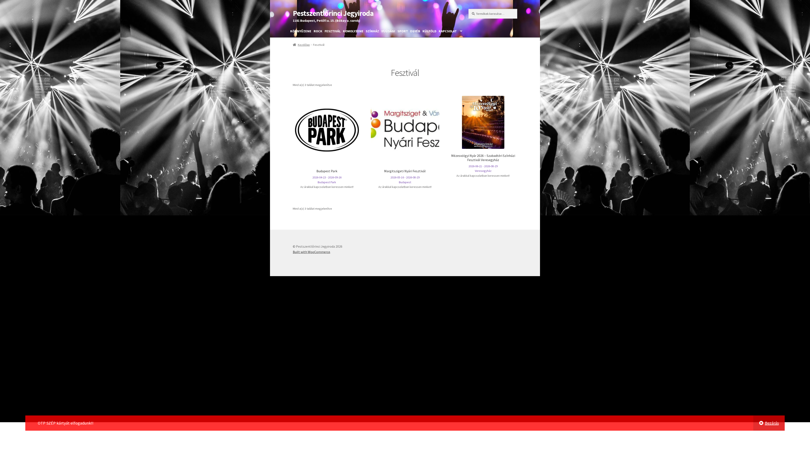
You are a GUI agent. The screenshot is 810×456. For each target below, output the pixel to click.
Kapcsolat (448, 31)
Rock (318, 31)
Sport (402, 31)
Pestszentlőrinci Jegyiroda (333, 13)
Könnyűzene (300, 31)
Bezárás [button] (772, 423)
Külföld (429, 31)
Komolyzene (353, 31)
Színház (372, 31)
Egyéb (415, 31)
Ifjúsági (388, 31)
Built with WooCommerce (311, 252)
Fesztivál (333, 31)
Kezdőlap (304, 45)
